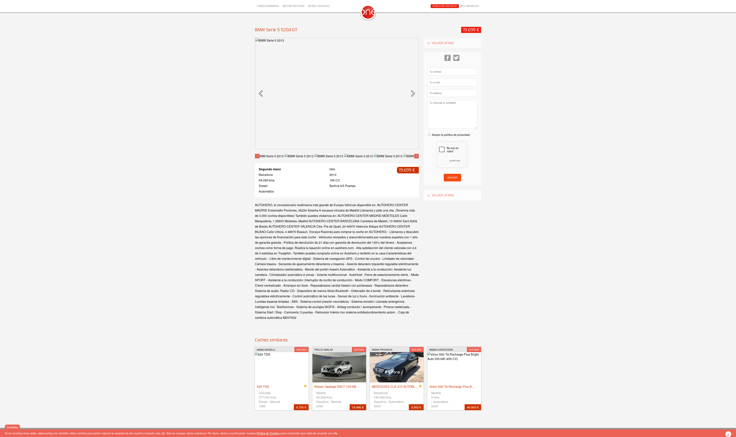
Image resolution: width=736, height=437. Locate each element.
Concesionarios (268, 6)
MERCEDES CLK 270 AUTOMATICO (397, 386)
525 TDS (263, 386)
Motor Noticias (294, 6)
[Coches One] (368, 14)
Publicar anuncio (445, 6)
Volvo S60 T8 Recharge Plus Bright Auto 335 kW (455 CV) (469, 386)
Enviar (452, 177)
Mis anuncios (470, 6)
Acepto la (451, 135)
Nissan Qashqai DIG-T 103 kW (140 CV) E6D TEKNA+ (351, 386)
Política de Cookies (268, 433)
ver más (301, 349)
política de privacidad (457, 135)
